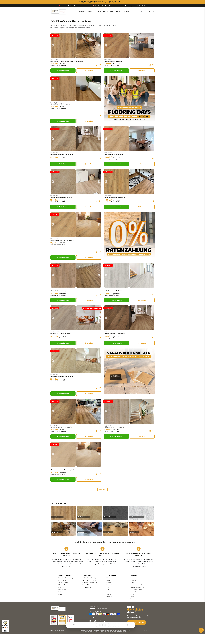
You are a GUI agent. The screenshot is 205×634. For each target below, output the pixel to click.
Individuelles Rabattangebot (138, 587)
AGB (108, 589)
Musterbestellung (135, 578)
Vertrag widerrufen (135, 599)
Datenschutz (110, 592)
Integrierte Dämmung (63, 585)
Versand (109, 587)
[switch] (5, 631)
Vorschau (90, 70)
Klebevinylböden (86, 585)
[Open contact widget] (201, 630)
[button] (146, 11)
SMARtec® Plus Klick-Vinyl (89, 580)
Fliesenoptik (61, 587)
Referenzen (109, 582)
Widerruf (109, 594)
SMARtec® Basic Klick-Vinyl (89, 578)
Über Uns (109, 578)
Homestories (110, 585)
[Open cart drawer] (128, 625)
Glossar (132, 596)
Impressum (109, 596)
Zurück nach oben (148, 631)
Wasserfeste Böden (63, 582)
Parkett (60, 594)
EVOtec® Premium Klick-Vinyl (89, 582)
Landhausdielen (62, 589)
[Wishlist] (142, 11)
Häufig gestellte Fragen (136, 589)
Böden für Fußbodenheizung (65, 578)
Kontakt (133, 594)
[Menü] (202, 631)
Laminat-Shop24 (57, 630)
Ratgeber (133, 582)
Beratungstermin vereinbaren (138, 585)
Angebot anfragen (137, 622)
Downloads (133, 592)
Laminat (60, 592)
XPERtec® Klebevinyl (87, 587)
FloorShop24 (110, 580)
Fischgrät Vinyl (62, 580)
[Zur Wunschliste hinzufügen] (100, 65)
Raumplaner (133, 580)
